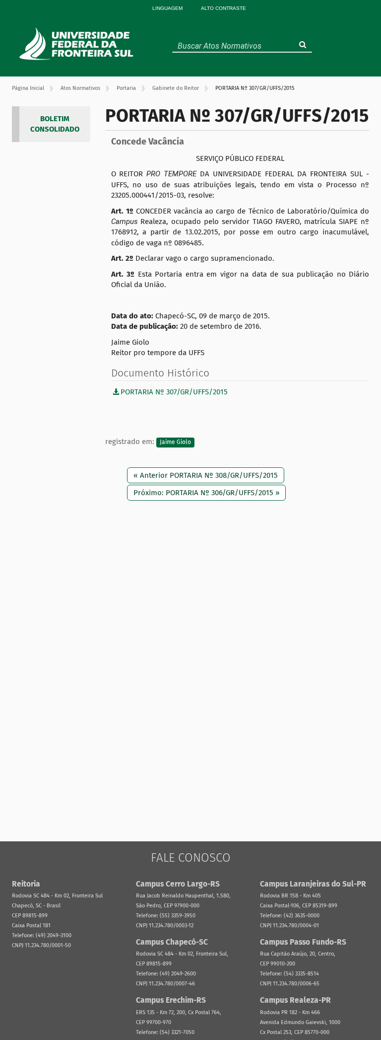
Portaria (126, 88)
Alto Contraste (223, 8)
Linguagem (167, 8)
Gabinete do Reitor (175, 88)
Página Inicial (28, 88)
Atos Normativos (80, 88)
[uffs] (77, 43)
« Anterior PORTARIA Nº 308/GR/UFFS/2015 (205, 475)
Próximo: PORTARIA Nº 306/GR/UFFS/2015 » (206, 492)
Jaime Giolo (175, 442)
